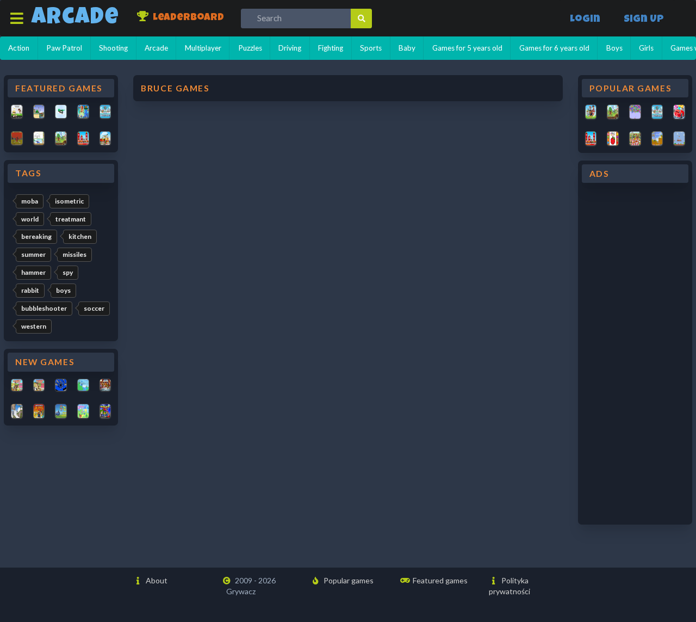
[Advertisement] (635, 353)
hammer (33, 272)
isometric (69, 201)
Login (585, 20)
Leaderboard (187, 18)
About (155, 580)
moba (29, 201)
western (33, 326)
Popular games (348, 580)
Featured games (439, 580)
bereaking (36, 236)
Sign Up (644, 20)
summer (33, 254)
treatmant (70, 219)
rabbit (30, 290)
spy (68, 272)
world (30, 219)
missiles (74, 254)
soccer (94, 308)
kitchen (80, 236)
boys (63, 290)
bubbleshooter (44, 308)
